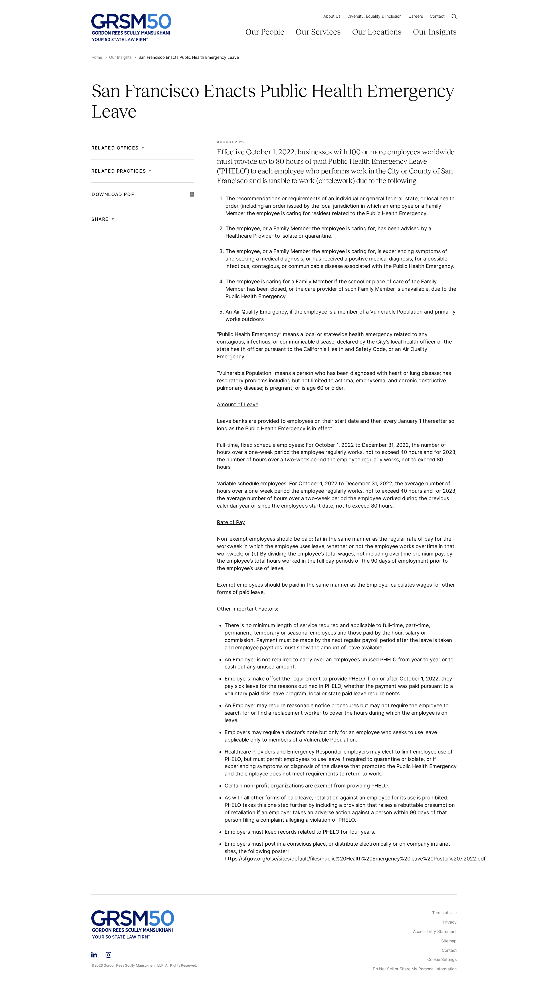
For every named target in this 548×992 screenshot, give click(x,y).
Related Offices (115, 148)
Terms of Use (444, 912)
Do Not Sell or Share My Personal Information (415, 969)
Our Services (318, 31)
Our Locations (377, 31)
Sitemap (449, 941)
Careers (415, 16)
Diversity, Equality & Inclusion (374, 16)
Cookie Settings (442, 959)
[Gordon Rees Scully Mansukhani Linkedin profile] (94, 954)
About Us (332, 16)
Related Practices (118, 171)
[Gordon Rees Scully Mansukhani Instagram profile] (108, 954)
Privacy (450, 922)
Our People (264, 31)
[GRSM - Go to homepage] (131, 27)
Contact (437, 16)
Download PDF (113, 194)
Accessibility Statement (435, 931)
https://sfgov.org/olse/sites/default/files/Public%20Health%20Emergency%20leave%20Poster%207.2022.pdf (355, 859)
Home (96, 57)
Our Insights (435, 31)
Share (100, 219)
